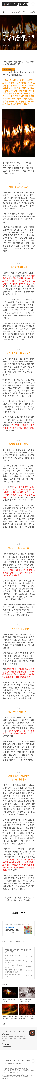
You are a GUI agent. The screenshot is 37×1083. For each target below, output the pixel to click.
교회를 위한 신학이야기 (17, 12)
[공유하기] (8, 941)
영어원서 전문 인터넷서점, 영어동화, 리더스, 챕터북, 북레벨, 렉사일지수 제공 (12, 931)
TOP (33, 1061)
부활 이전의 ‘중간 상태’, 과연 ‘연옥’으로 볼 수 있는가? (13, 971)
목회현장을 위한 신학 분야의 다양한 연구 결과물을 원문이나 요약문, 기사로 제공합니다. (14, 1039)
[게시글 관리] (11, 941)
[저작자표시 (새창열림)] (23, 941)
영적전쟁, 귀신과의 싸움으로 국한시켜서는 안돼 (14, 966)
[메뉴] (33, 4)
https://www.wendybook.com (15, 924)
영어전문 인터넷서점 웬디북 (12, 927)
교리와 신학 (24, 950)
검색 (28, 4)
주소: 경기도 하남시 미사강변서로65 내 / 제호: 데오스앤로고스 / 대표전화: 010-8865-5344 (18, 1062)
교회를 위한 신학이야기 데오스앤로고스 (14, 1032)
